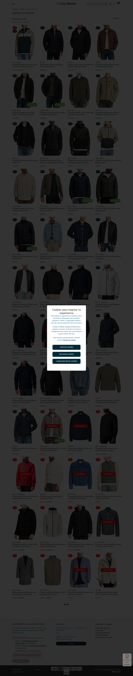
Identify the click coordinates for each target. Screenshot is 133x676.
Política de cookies (69, 340)
